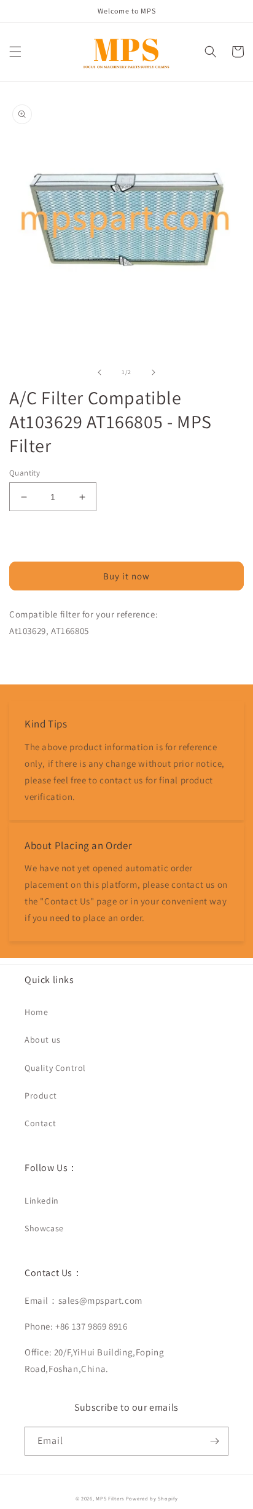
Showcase (44, 1228)
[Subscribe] (214, 1441)
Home (36, 1011)
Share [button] (34, 661)
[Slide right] (153, 372)
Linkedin (42, 1200)
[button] (15, 51)
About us (43, 1039)
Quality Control (55, 1067)
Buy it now (126, 576)
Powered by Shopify (152, 1498)
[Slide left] (99, 372)
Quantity (24, 473)
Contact (40, 1123)
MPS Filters (110, 1498)
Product (40, 1095)
